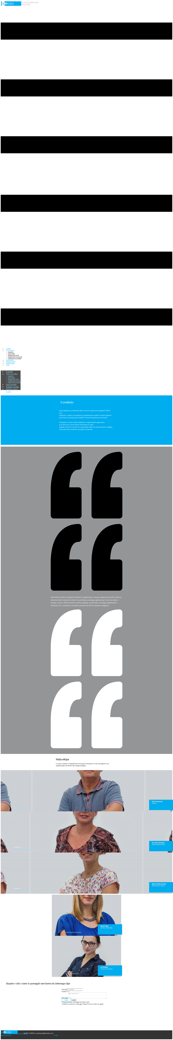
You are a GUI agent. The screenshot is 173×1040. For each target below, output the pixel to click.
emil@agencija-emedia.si (21, 808)
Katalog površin (6, 1035)
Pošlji (66, 1000)
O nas (56, 1035)
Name (64, 989)
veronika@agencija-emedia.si (22, 849)
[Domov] (9, 1033)
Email (63, 991)
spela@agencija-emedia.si (21, 890)
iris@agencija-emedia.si (72, 973)
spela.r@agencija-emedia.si (73, 932)
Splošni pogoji (23, 1033)
